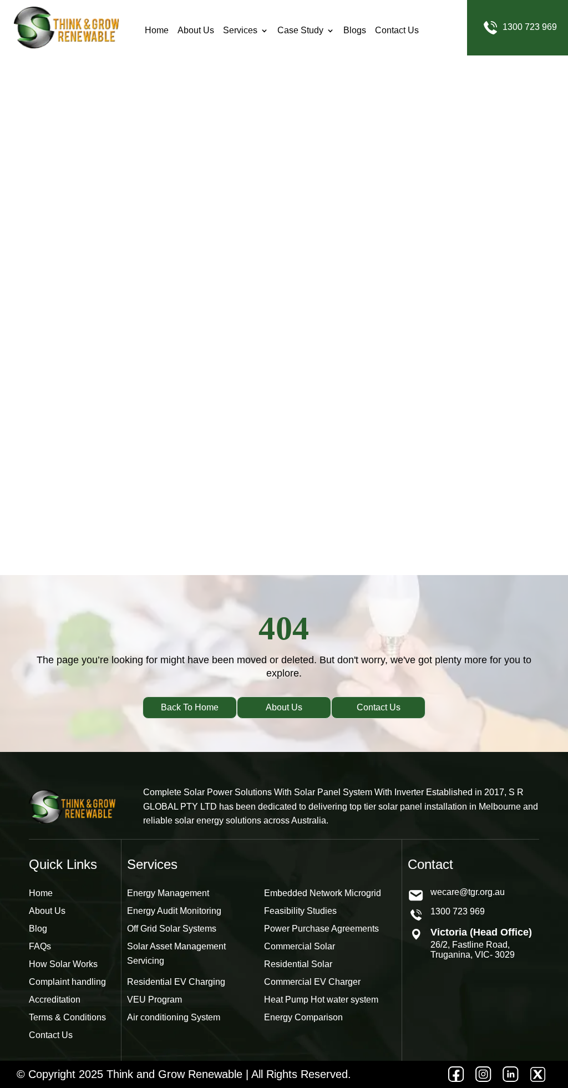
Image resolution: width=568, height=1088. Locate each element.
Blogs (354, 28)
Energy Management (168, 893)
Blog (38, 928)
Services (240, 28)
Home (157, 28)
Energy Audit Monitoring (174, 911)
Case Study (300, 28)
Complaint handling (67, 982)
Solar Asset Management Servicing (176, 953)
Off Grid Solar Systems (171, 928)
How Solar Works (63, 964)
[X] (537, 1074)
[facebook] (456, 1074)
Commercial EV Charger (312, 982)
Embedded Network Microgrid (322, 893)
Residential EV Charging (176, 982)
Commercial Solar (299, 946)
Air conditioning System (173, 1017)
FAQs (40, 946)
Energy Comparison (303, 1017)
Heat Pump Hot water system (321, 999)
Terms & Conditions (67, 1017)
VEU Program (154, 999)
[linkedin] (510, 1074)
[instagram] (483, 1074)
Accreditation (54, 999)
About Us (196, 28)
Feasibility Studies (300, 911)
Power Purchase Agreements (321, 928)
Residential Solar (298, 964)
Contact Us (397, 28)
